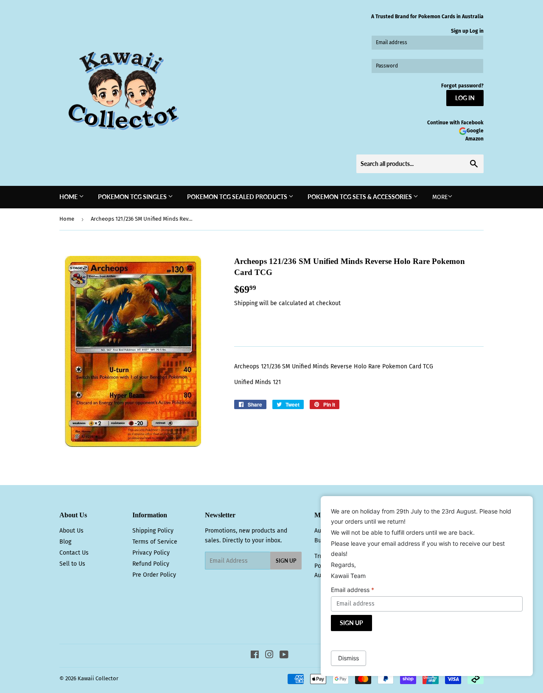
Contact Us (74, 552)
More (440, 197)
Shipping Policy (153, 530)
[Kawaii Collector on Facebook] (254, 655)
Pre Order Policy (154, 574)
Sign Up (286, 561)
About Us (71, 530)
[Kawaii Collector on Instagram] (269, 655)
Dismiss (348, 658)
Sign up (459, 31)
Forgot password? (462, 86)
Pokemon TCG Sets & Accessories (360, 196)
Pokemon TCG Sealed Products (237, 196)
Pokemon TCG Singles (133, 196)
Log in (477, 31)
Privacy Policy (151, 552)
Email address (352, 589)
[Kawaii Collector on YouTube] (284, 655)
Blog (65, 541)
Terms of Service (154, 541)
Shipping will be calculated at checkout (287, 303)
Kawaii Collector (98, 678)
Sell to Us (72, 563)
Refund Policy (150, 563)
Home (69, 196)
